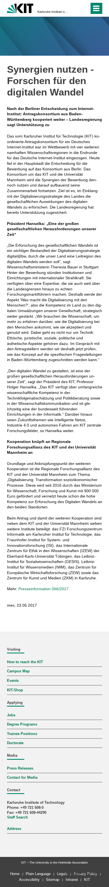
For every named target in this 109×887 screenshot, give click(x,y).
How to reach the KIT (25, 662)
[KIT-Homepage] (20, 7)
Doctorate (15, 743)
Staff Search (17, 817)
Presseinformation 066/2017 (43, 589)
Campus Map (18, 671)
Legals (62, 874)
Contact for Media (22, 778)
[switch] (75, 8)
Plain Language (38, 874)
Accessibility (29, 880)
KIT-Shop (15, 690)
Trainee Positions (22, 734)
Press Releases (20, 768)
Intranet (72, 880)
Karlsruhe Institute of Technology (52, 11)
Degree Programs (22, 724)
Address (14, 829)
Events (13, 681)
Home (15, 874)
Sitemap (52, 880)
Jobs (11, 715)
